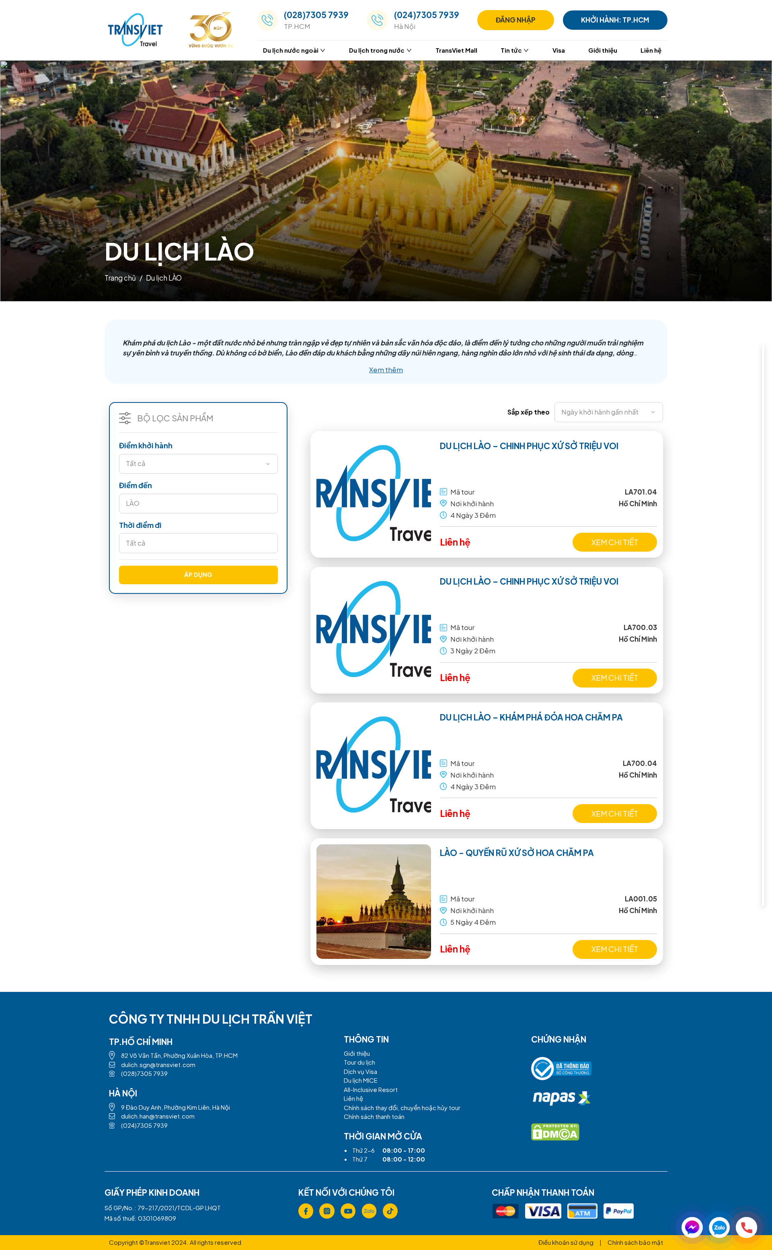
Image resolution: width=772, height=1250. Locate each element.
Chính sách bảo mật (635, 1242)
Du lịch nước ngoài (290, 50)
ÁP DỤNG (198, 574)
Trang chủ (120, 277)
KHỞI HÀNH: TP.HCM (615, 19)
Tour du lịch (359, 1062)
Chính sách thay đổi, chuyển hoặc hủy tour (402, 1107)
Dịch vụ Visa (360, 1071)
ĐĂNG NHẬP (516, 19)
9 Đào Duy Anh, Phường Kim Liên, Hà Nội (175, 1107)
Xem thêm (386, 369)
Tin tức (511, 50)
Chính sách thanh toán (374, 1116)
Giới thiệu (602, 50)
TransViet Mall (456, 50)
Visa (558, 50)
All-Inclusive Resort (371, 1089)
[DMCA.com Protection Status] (555, 1132)
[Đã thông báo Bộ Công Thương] (561, 1072)
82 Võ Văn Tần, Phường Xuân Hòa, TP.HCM (179, 1055)
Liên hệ (651, 50)
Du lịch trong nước (376, 50)
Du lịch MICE (361, 1080)
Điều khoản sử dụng (565, 1242)
